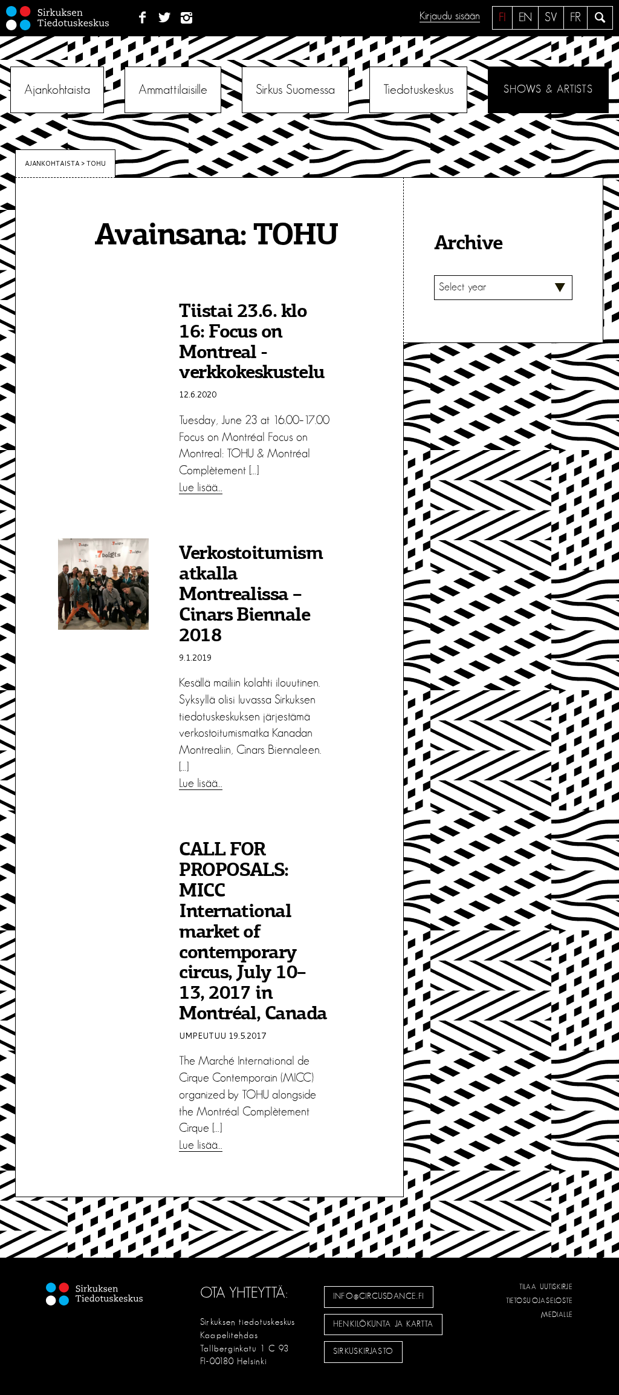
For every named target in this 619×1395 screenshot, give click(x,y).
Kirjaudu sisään (450, 16)
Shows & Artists (548, 89)
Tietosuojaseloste (539, 1300)
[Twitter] (164, 18)
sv (551, 17)
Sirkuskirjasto (363, 1351)
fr (575, 17)
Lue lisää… (200, 488)
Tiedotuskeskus (418, 89)
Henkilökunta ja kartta (383, 1324)
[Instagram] (187, 18)
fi (502, 17)
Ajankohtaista (57, 89)
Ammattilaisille (172, 89)
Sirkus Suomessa (295, 89)
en (525, 17)
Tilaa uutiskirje (546, 1286)
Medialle (557, 1314)
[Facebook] (142, 18)
